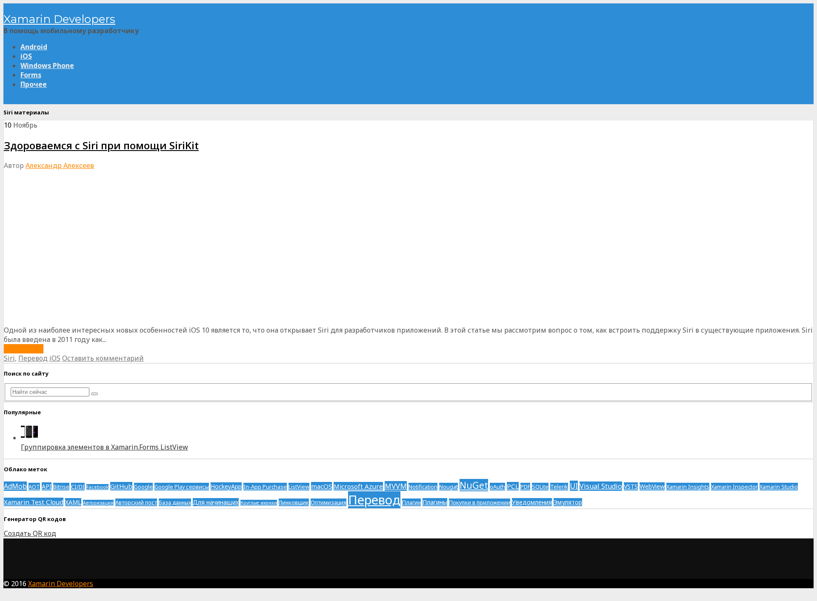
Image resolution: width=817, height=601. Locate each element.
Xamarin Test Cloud (33, 502)
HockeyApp (226, 486)
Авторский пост (136, 502)
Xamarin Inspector (734, 486)
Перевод (33, 358)
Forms (30, 75)
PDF (525, 486)
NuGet (474, 485)
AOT (34, 486)
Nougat (448, 486)
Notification (422, 486)
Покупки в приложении (479, 502)
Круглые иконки (258, 503)
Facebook (97, 487)
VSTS (631, 486)
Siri (9, 358)
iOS (26, 56)
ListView (299, 486)
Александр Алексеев (60, 165)
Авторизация (98, 503)
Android (33, 46)
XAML (73, 502)
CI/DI (78, 486)
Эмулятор (568, 502)
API (46, 486)
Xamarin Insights (687, 486)
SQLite (540, 486)
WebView (652, 486)
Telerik (559, 486)
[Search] (94, 394)
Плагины (435, 502)
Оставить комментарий (103, 358)
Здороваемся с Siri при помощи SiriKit (101, 145)
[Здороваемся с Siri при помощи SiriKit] (131, 320)
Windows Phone (47, 65)
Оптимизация (328, 502)
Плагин (411, 502)
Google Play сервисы (181, 486)
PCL (513, 486)
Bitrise (61, 486)
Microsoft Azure (358, 486)
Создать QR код (30, 533)
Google (143, 486)
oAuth (497, 486)
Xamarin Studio (779, 486)
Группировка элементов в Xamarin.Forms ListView (104, 447)
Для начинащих (216, 502)
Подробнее (23, 348)
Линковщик (294, 502)
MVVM (396, 486)
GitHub (121, 486)
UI (574, 486)
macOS (321, 486)
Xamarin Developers (59, 19)
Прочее (33, 84)
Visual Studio (601, 486)
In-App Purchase (265, 486)
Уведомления (532, 502)
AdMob (15, 486)
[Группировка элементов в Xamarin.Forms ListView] (29, 437)
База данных (175, 502)
